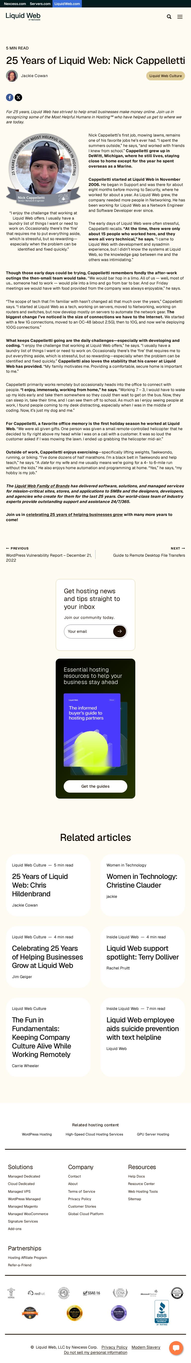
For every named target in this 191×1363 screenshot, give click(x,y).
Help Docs (136, 1176)
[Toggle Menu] (180, 17)
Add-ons (14, 1229)
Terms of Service (81, 1191)
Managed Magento (23, 1206)
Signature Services (23, 1221)
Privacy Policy (79, 1199)
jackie (111, 896)
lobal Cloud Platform (87, 1214)
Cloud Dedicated (21, 1183)
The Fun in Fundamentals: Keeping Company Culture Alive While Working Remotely (41, 1037)
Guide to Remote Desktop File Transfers (149, 552)
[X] (18, 97)
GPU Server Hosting (153, 1134)
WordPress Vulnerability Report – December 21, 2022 (49, 554)
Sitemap (134, 1199)
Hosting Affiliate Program (27, 1257)
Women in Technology (126, 865)
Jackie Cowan (34, 75)
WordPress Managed (24, 1199)
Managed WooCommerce (28, 1214)
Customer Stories (82, 1206)
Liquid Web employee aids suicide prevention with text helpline (142, 1028)
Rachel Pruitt (118, 968)
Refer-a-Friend (19, 1265)
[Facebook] (9, 97)
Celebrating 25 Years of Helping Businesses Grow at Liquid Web (47, 957)
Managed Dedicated (24, 1176)
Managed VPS (19, 1191)
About (73, 1183)
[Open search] (168, 17)
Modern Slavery (146, 1347)
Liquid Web (116, 1048)
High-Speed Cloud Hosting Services (94, 1134)
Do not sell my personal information (95, 1352)
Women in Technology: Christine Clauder (141, 881)
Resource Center (141, 1183)
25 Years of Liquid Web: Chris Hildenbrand (40, 885)
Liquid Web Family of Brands (41, 486)
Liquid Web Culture (165, 76)
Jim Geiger (22, 976)
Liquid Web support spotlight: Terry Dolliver (142, 953)
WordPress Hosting (37, 1134)
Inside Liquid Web (122, 937)
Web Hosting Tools (143, 1191)
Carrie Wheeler (25, 1065)
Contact (74, 1176)
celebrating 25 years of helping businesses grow (74, 514)
